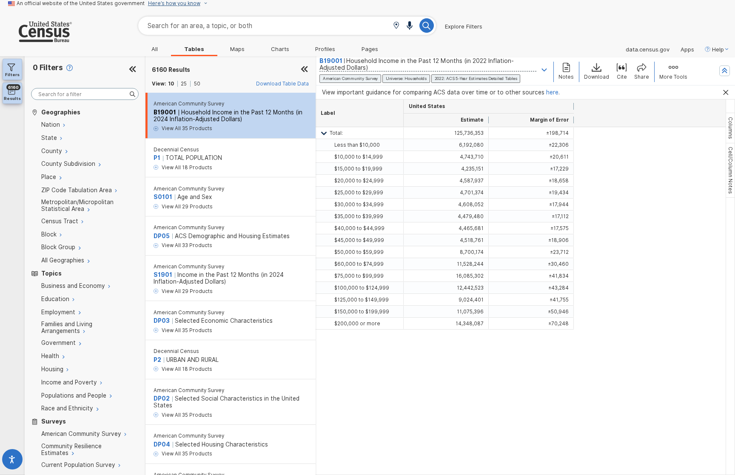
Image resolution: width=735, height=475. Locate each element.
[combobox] (287, 26)
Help (718, 49)
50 (197, 84)
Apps (687, 49)
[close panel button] (304, 70)
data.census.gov (647, 49)
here (552, 92)
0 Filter (48, 67)
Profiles (325, 49)
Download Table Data (282, 84)
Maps (237, 49)
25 (184, 84)
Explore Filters (463, 26)
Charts (280, 49)
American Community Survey (189, 104)
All (154, 49)
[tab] (730, 128)
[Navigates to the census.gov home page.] (36, 38)
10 (171, 84)
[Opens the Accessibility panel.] (12, 461)
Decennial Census (176, 150)
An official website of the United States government (81, 3)
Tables (194, 49)
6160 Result (171, 69)
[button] (396, 26)
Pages (370, 49)
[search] (85, 94)
